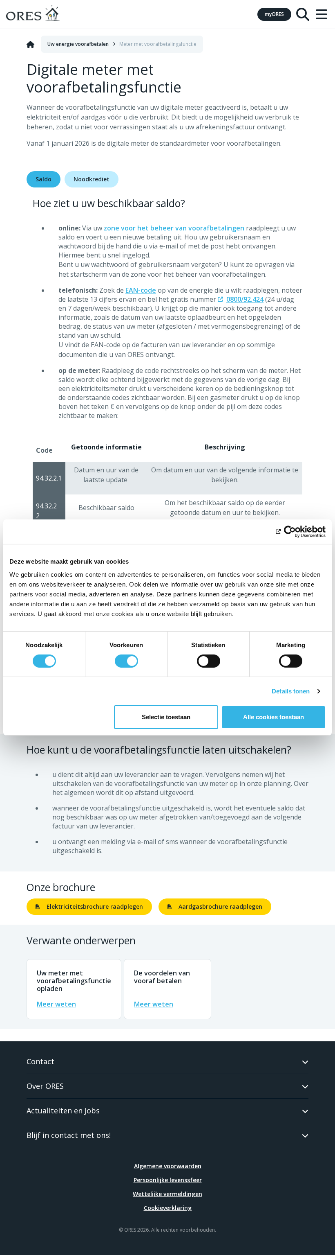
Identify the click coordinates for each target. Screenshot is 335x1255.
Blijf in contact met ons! (69, 1135)
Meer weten (56, 1004)
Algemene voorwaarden (167, 1166)
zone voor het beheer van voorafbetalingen (174, 227)
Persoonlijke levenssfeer (168, 1180)
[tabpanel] (167, 460)
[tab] (43, 179)
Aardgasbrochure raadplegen (220, 906)
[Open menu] (321, 14)
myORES (274, 14)
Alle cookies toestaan (273, 716)
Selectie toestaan (166, 716)
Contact (40, 1061)
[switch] (126, 661)
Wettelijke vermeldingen (167, 1194)
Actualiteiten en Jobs (63, 1110)
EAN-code (140, 290)
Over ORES (45, 1086)
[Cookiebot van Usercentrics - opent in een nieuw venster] (290, 532)
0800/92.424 (245, 299)
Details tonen (291, 691)
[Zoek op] (302, 14)
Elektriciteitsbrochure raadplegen (95, 906)
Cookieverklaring (168, 1208)
